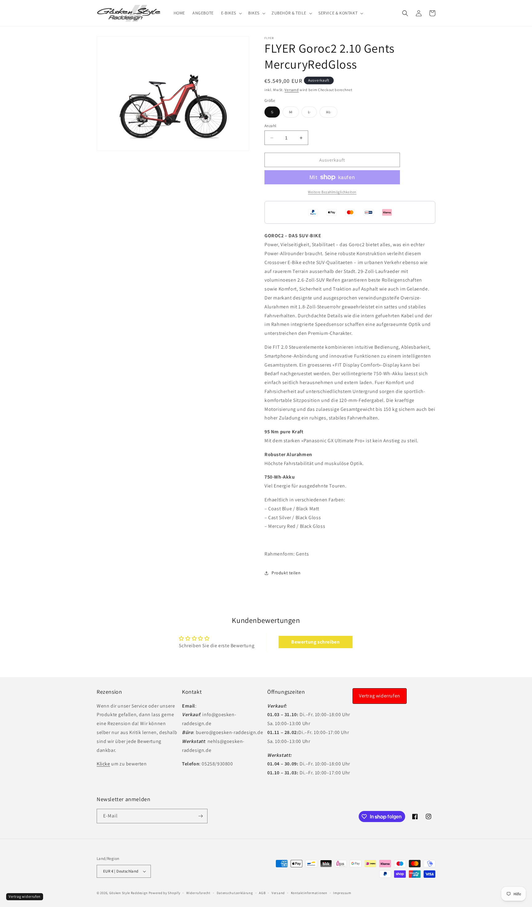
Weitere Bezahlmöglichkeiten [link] (332, 192)
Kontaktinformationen (309, 893)
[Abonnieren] (200, 816)
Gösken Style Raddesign (128, 893)
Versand (291, 89)
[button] (230, 12)
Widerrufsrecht (198, 893)
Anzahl (270, 125)
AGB (262, 893)
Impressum (342, 893)
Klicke (103, 764)
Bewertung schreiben (315, 642)
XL (331, 113)
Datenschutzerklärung (235, 893)
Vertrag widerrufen (379, 695)
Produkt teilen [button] (286, 573)
